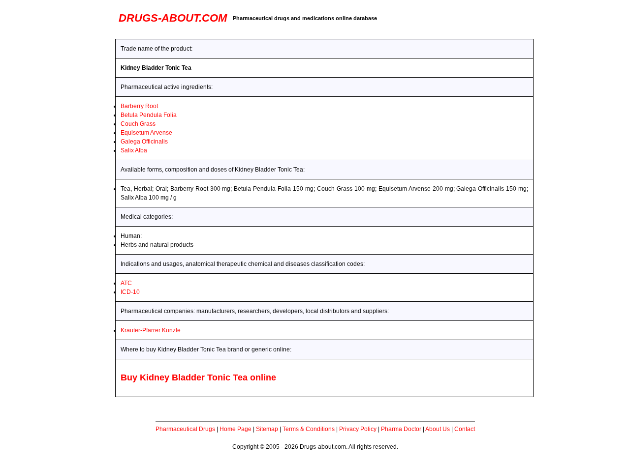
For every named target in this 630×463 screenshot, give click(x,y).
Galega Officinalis (144, 141)
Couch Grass (138, 123)
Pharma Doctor (401, 429)
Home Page (236, 429)
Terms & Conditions (309, 429)
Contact (464, 429)
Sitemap (267, 429)
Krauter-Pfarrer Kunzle (151, 330)
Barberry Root (139, 106)
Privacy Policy (358, 429)
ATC (126, 283)
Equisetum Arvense (146, 132)
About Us (437, 429)
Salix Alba (134, 150)
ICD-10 (130, 292)
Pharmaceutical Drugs (185, 429)
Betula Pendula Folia (149, 115)
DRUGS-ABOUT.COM (173, 18)
